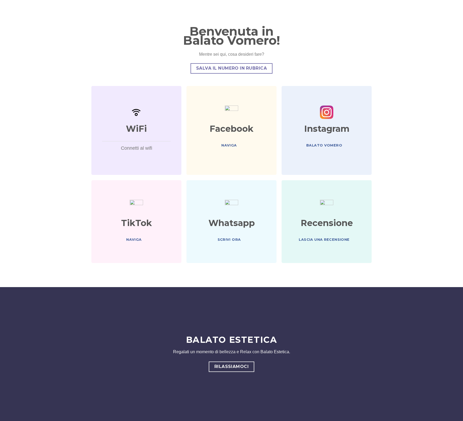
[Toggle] (98, 149)
